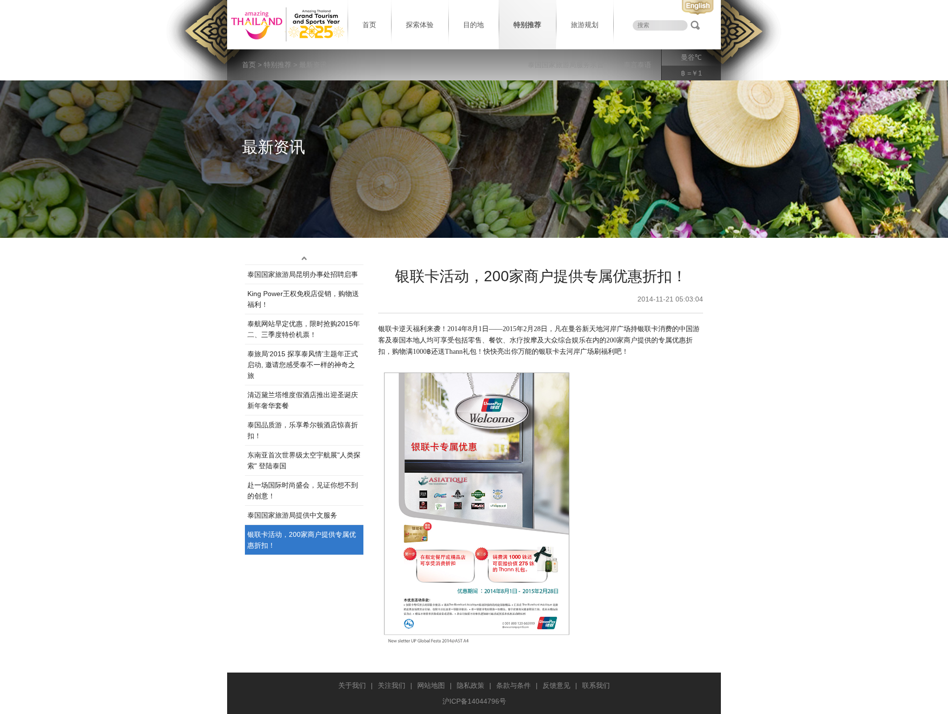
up (304, 258)
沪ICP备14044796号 (474, 701)
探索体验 (420, 25)
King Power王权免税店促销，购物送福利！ (303, 299)
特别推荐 (527, 25)
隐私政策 (470, 685)
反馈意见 (556, 685)
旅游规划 (584, 25)
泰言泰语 (637, 65)
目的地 (473, 25)
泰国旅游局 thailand (286, 24)
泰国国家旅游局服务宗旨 (566, 65)
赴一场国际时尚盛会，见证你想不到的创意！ (302, 490)
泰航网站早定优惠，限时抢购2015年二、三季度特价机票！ (303, 329)
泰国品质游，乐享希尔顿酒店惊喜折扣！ (302, 430)
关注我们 (391, 685)
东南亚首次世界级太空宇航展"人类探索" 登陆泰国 (303, 460)
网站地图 (431, 685)
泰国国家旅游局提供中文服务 (292, 515)
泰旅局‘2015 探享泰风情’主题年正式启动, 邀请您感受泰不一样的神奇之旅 (302, 364)
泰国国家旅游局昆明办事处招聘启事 (302, 274)
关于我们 (352, 685)
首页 (369, 25)
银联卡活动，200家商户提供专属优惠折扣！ (301, 539)
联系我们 (596, 685)
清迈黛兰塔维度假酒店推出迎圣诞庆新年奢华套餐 (302, 400)
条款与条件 (513, 685)
